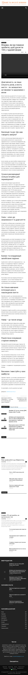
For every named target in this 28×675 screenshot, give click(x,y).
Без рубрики (8, 40)
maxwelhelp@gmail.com (18, 656)
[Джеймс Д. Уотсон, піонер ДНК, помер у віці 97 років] (4, 412)
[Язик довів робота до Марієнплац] (14, 449)
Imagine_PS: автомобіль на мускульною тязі (10, 516)
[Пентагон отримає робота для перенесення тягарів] (4, 487)
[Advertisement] (14, 24)
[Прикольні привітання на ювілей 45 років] (4, 590)
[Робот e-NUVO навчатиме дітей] (4, 474)
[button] (2, 8)
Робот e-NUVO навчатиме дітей (16, 472)
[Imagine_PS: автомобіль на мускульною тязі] (14, 504)
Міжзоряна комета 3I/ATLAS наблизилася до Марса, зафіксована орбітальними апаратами (17, 578)
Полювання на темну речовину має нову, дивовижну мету (22, 399)
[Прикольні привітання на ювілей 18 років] (4, 596)
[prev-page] (2, 433)
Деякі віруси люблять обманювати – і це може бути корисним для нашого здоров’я (7, 400)
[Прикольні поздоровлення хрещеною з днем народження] (4, 603)
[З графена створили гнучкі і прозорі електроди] (4, 544)
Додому (2, 40)
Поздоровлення (20, 668)
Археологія (5, 666)
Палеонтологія (21, 666)
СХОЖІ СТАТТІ (5, 407)
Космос (15, 666)
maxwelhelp (3, 461)
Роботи (3, 457)
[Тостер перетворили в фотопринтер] (4, 531)
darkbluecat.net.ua (11, 391)
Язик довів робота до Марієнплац (12, 460)
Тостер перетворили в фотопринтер (17, 529)
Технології (5, 668)
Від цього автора (14, 407)
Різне (10, 668)
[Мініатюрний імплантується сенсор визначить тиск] (4, 550)
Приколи (14, 668)
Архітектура (10, 666)
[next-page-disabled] (4, 433)
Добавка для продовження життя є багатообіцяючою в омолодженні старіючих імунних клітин (17, 572)
